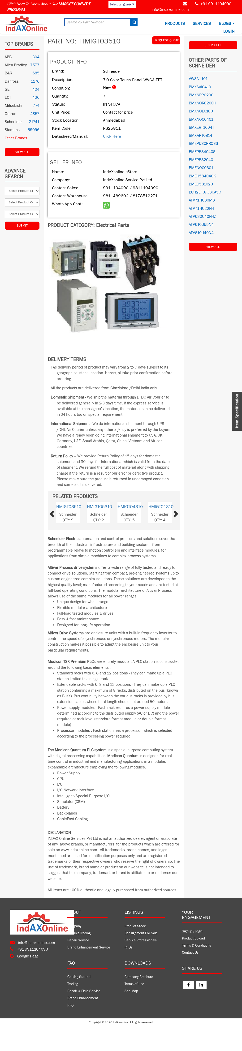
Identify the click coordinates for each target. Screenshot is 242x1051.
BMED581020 (201, 184)
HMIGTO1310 (160, 506)
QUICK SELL (212, 45)
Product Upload (193, 938)
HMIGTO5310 (99, 506)
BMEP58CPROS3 (203, 143)
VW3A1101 (198, 79)
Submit (22, 225)
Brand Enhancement (82, 998)
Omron (10, 114)
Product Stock (135, 926)
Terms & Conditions (196, 946)
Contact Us (190, 953)
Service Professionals (141, 940)
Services (202, 23)
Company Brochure (139, 977)
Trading (72, 984)
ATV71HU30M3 (202, 200)
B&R (8, 73)
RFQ (70, 1006)
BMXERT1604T (201, 127)
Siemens (12, 130)
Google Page (27, 956)
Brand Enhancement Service (88, 947)
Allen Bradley (16, 65)
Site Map (131, 991)
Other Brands (16, 138)
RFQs (129, 947)
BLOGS (225, 23)
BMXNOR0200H (202, 103)
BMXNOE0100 (201, 111)
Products (175, 23)
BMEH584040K (202, 176)
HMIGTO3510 (68, 506)
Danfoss (12, 81)
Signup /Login (192, 931)
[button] (58, 512)
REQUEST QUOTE (167, 40)
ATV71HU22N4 (201, 208)
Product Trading (79, 933)
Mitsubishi (13, 105)
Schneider (13, 122)
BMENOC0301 (201, 168)
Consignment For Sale (141, 933)
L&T (8, 97)
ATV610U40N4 (201, 233)
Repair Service (78, 940)
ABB (8, 57)
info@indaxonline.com (170, 9)
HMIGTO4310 (130, 506)
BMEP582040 (201, 160)
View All (22, 152)
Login (229, 31)
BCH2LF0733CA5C (205, 192)
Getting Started (79, 977)
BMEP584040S (202, 152)
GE (7, 89)
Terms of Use (134, 984)
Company (74, 926)
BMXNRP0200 (201, 95)
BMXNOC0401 (201, 119)
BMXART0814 (200, 135)
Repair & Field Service (83, 991)
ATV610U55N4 (201, 224)
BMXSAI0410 (200, 87)
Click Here (112, 136)
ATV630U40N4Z (202, 216)
